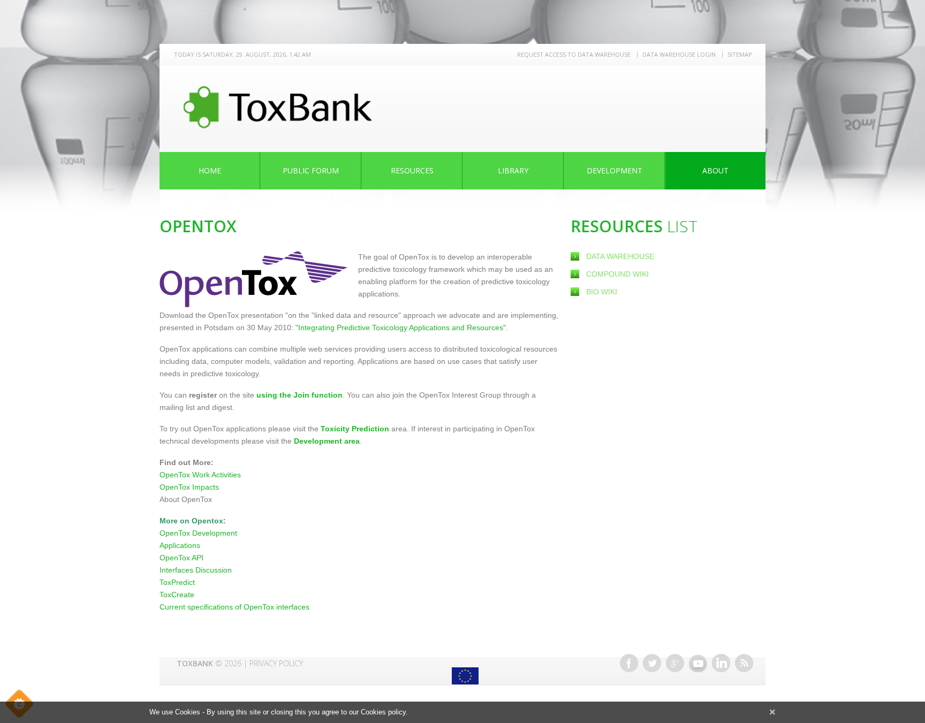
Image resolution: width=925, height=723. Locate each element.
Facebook (629, 663)
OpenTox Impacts (189, 487)
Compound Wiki (617, 274)
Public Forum (311, 170)
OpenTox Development (198, 533)
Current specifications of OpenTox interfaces (234, 607)
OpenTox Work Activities (200, 474)
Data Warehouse (620, 256)
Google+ (675, 663)
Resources (412, 170)
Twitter (652, 663)
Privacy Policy (276, 663)
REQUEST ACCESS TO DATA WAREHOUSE (574, 54)
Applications (180, 545)
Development (614, 170)
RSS (744, 663)
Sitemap (739, 54)
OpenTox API (181, 557)
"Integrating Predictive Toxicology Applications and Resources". (401, 327)
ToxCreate (177, 594)
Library (513, 170)
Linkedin (721, 663)
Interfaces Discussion (196, 570)
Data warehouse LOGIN (679, 54)
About (715, 170)
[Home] (277, 107)
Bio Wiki (601, 291)
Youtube (698, 663)
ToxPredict (177, 582)
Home (210, 170)
